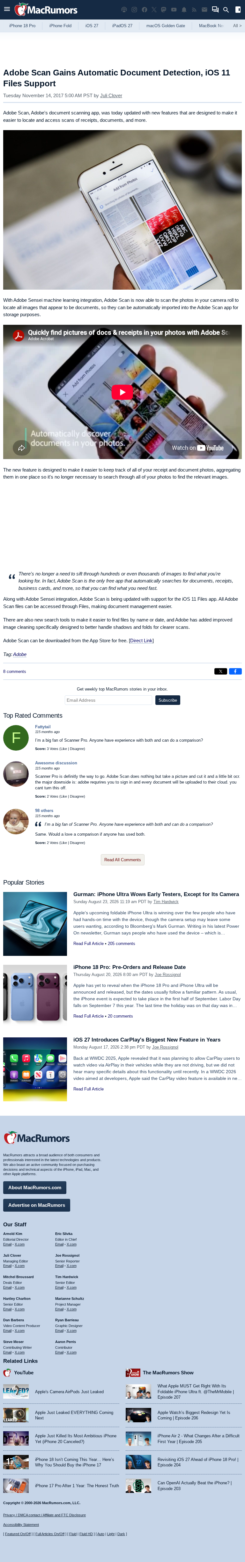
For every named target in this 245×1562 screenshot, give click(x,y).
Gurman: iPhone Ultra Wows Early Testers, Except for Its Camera (156, 894)
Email (7, 1244)
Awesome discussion (56, 763)
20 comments (120, 1016)
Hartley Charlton (17, 1298)
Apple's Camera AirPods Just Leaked (69, 1391)
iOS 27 (91, 25)
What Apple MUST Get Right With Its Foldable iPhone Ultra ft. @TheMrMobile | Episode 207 (196, 1392)
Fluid (73, 1534)
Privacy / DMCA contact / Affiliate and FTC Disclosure (44, 1515)
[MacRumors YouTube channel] (174, 9)
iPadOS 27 (122, 25)
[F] (16, 749)
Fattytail (43, 726)
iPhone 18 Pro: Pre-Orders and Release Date (129, 967)
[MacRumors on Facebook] (144, 9)
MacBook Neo (212, 25)
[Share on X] (220, 671)
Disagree (77, 749)
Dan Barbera (13, 1320)
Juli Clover (111, 95)
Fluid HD (86, 1534)
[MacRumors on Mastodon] (163, 9)
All (237, 25)
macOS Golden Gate (165, 25)
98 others (44, 810)
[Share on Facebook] (235, 671)
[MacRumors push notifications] (184, 9)
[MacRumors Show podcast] (124, 9)
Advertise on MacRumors (36, 1205)
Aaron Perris (65, 1342)
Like (64, 749)
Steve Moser (13, 1342)
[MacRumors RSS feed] (194, 9)
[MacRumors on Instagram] (134, 9)
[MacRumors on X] (154, 9)
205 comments (121, 943)
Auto (100, 1534)
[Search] (228, 9)
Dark (121, 1534)
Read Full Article (88, 943)
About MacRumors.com (34, 1187)
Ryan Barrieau (67, 1320)
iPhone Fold (60, 25)
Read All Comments (122, 859)
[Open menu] (7, 10)
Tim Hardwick (166, 901)
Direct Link (141, 640)
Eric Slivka (63, 1234)
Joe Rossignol (168, 974)
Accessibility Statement (21, 1525)
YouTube (23, 1372)
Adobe (19, 654)
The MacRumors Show (168, 1372)
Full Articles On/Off (49, 1534)
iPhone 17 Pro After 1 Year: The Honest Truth (77, 1485)
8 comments (14, 671)
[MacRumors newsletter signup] (204, 9)
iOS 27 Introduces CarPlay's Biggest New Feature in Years (146, 1040)
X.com (20, 1244)
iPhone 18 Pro (22, 25)
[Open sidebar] (238, 10)
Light (111, 1534)
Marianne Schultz (69, 1298)
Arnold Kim (12, 1234)
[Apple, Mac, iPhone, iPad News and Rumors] (46, 16)
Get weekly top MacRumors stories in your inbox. (122, 689)
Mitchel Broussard (18, 1277)
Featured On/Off (18, 1534)
